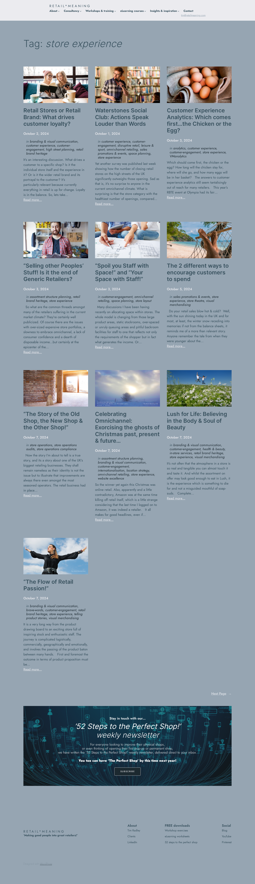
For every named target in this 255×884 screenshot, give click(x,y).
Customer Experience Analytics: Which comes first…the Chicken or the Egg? (199, 120)
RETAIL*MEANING (70, 5)
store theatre (195, 300)
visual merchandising (210, 457)
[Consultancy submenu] (81, 11)
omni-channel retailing (122, 149)
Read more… (32, 199)
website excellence (111, 478)
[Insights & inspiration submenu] (178, 11)
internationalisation (111, 470)
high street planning (60, 149)
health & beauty (214, 449)
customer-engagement (185, 152)
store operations (41, 445)
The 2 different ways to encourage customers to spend (198, 272)
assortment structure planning (50, 296)
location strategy (137, 470)
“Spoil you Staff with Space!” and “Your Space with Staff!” (122, 272)
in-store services (181, 453)
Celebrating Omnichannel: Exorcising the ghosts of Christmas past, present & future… (127, 427)
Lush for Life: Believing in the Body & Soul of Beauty (197, 421)
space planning (139, 153)
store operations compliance (56, 449)
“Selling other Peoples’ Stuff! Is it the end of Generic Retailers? (53, 272)
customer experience (40, 145)
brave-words (34, 610)
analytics (179, 148)
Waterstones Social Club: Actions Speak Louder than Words (122, 117)
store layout (143, 300)
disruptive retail (128, 145)
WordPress (46, 864)
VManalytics (178, 156)
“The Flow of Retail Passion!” (48, 585)
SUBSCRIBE (127, 771)
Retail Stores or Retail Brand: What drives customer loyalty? (51, 117)
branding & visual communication (54, 141)
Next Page (221, 694)
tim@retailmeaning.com (193, 15)
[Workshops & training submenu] (115, 11)
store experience (109, 157)
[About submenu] (59, 11)
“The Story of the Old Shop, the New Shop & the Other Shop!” (53, 421)
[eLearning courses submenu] (145, 11)
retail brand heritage (208, 453)
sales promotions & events (122, 151)
